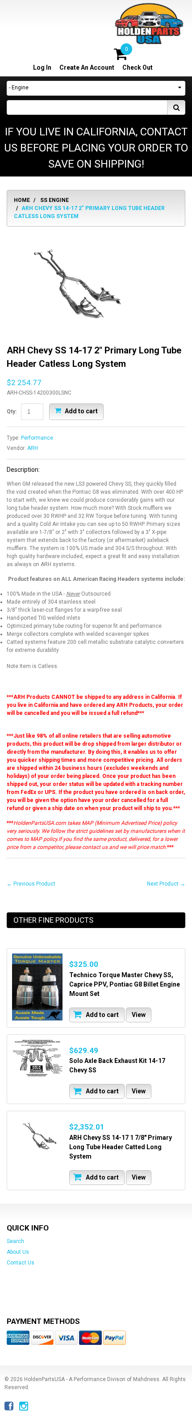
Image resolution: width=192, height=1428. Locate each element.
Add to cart (80, 411)
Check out (137, 67)
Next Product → (166, 884)
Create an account (86, 67)
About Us (18, 1252)
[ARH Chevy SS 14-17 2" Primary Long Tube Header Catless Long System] (71, 237)
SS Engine (54, 200)
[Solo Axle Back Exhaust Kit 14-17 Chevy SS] (37, 1059)
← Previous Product (31, 884)
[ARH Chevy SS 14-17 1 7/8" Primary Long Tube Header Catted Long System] (37, 1135)
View (139, 1014)
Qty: (12, 411)
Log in (42, 67)
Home (22, 200)
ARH (32, 448)
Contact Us (20, 1263)
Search (15, 1241)
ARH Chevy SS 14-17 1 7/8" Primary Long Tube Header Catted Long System (120, 1147)
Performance (37, 438)
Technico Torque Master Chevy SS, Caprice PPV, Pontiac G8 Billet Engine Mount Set (124, 984)
